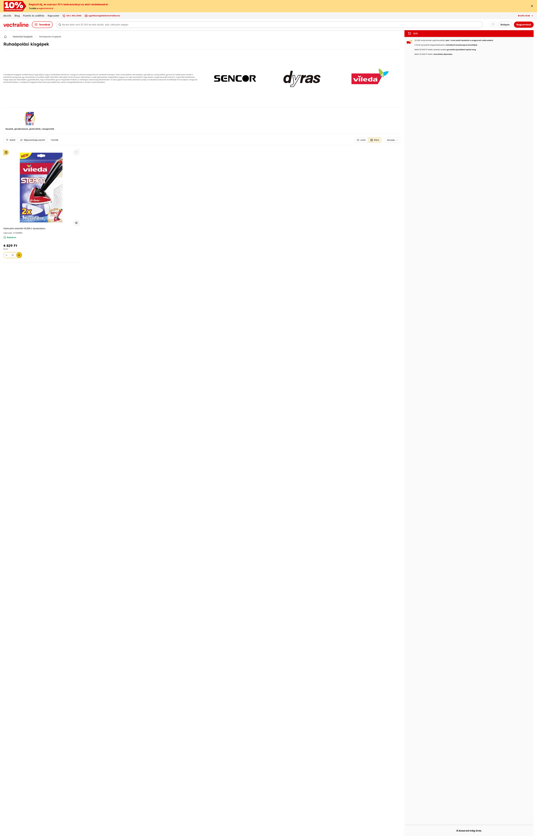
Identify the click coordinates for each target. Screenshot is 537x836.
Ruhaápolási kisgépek (50, 36)
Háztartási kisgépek (23, 36)
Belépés (505, 24)
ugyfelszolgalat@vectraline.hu (104, 15)
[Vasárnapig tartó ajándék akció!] (6, 152)
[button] (361, 140)
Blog (17, 15)
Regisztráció (523, 24)
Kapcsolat (53, 15)
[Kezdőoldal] (5, 37)
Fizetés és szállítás (33, 15)
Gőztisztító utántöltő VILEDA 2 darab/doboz (24, 228)
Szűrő (12, 140)
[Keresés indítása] (59, 24)
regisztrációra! (45, 8)
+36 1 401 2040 (73, 15)
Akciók (7, 15)
